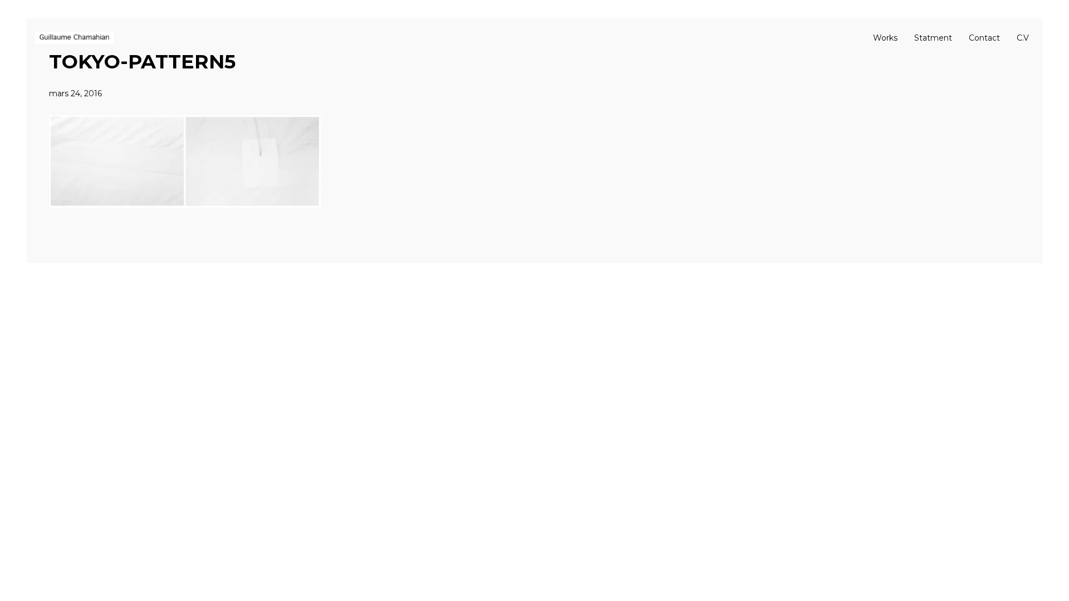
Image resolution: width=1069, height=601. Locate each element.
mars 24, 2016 (75, 93)
